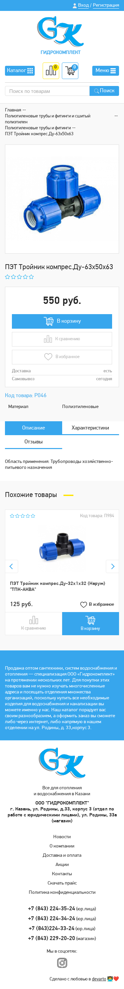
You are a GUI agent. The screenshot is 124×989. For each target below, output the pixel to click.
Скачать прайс (62, 883)
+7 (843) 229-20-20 (51, 938)
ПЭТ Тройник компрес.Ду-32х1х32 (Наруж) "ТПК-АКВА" (57, 586)
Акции (62, 864)
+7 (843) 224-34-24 (51, 919)
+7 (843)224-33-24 (51, 928)
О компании (62, 846)
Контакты (62, 874)
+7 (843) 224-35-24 (51, 909)
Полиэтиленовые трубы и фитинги (38, 128)
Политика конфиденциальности (62, 892)
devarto (99, 979)
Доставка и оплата (62, 855)
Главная (13, 110)
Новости (62, 837)
